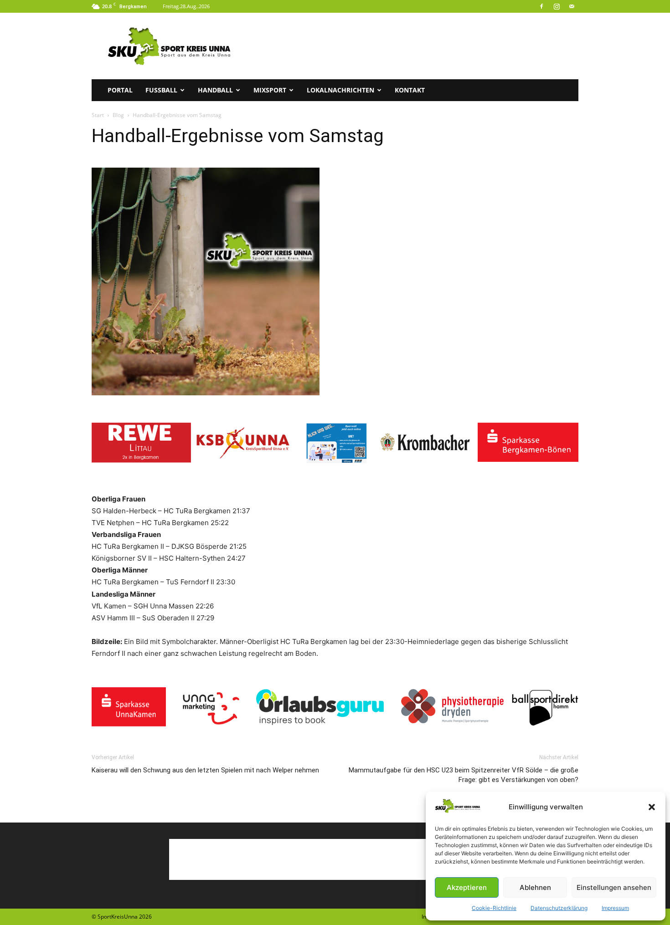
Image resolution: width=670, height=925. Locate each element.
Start (98, 115)
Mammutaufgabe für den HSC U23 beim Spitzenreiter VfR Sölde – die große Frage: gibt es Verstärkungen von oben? (463, 775)
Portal (120, 90)
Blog (118, 115)
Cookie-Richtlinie (494, 908)
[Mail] (571, 6)
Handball (215, 90)
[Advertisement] (412, 46)
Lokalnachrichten (340, 90)
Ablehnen (535, 887)
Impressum (615, 908)
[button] (651, 807)
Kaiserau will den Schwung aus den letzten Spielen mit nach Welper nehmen (205, 770)
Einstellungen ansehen (614, 887)
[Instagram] (556, 6)
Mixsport (269, 90)
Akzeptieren (467, 887)
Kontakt (410, 90)
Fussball (161, 90)
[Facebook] (541, 6)
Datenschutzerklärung (559, 908)
